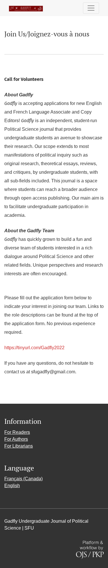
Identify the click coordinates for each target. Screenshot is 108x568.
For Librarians (18, 446)
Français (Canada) (23, 478)
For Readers (17, 432)
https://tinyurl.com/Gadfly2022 (34, 347)
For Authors (16, 439)
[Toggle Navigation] (91, 8)
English (12, 485)
